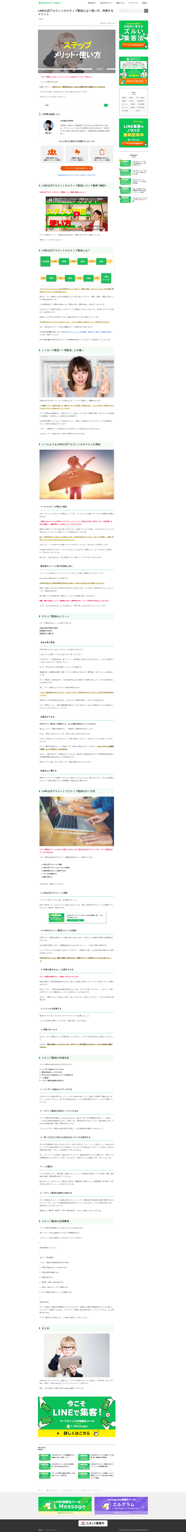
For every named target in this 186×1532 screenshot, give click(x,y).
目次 (47, 105)
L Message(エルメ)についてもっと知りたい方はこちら (77, 175)
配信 (42, 19)
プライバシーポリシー (51, 1530)
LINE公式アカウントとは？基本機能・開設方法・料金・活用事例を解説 (86, 332)
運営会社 (41, 1530)
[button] (146, 11)
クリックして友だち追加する (77, 168)
